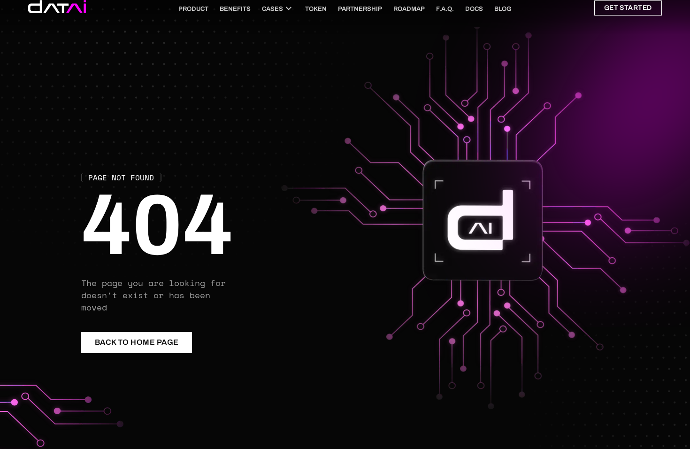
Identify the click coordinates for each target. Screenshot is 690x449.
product (193, 8)
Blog (502, 8)
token (316, 8)
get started (628, 7)
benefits (235, 8)
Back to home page (137, 342)
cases (272, 8)
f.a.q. (445, 8)
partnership (360, 8)
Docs (474, 8)
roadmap (409, 8)
